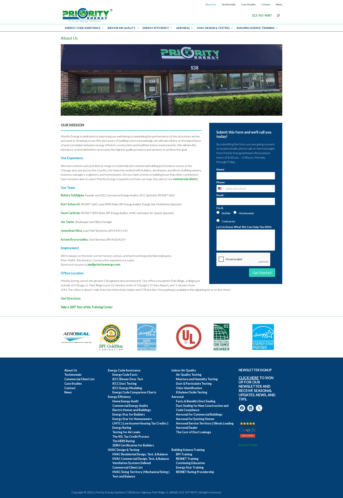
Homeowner (246, 213)
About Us (210, 4)
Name (221, 169)
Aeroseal (183, 27)
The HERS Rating (123, 441)
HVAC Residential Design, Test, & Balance (140, 454)
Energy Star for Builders (128, 414)
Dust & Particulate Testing (194, 383)
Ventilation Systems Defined (131, 463)
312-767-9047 (262, 15)
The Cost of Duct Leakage (193, 432)
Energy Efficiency (156, 27)
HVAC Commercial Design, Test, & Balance (140, 459)
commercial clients (185, 179)
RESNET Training (187, 459)
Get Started (262, 272)
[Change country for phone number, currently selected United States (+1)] (220, 188)
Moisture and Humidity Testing (197, 379)
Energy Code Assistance (82, 27)
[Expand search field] (278, 15)
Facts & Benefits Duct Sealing (195, 401)
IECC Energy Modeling (127, 388)
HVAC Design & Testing (213, 27)
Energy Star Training (190, 467)
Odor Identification (189, 388)
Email (220, 195)
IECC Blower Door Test (127, 379)
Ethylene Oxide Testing (191, 392)
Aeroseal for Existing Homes (195, 419)
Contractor (228, 221)
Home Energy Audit (125, 401)
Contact (265, 4)
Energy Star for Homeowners (132, 419)
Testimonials (228, 4)
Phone (221, 182)
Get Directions (71, 298)
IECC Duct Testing (124, 383)
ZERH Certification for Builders (133, 445)
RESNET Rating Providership (195, 472)
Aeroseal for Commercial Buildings (199, 414)
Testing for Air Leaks (126, 432)
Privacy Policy (248, 444)
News (279, 4)
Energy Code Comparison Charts (134, 392)
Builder (226, 213)
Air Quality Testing (189, 374)
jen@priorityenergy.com (104, 264)
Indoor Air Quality (121, 27)
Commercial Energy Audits (130, 406)
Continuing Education (190, 463)
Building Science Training (256, 27)
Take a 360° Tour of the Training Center (87, 307)
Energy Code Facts (125, 374)
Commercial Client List (79, 379)
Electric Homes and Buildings (131, 410)
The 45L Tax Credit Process (130, 436)
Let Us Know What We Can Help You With (244, 226)
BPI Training (184, 454)
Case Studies (248, 4)
